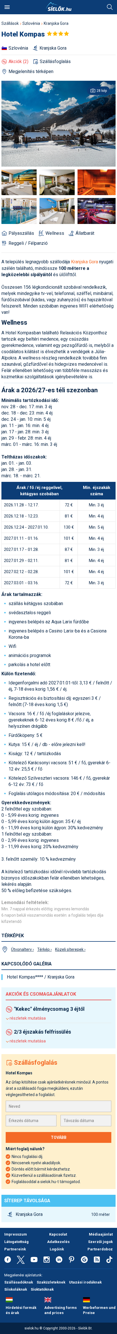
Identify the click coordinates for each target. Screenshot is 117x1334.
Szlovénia (31, 23)
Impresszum (15, 1234)
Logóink (57, 1249)
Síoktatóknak (42, 1289)
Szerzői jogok (100, 1242)
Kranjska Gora (56, 23)
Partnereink (15, 1249)
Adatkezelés (58, 1242)
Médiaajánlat (101, 1234)
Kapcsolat (58, 1234)
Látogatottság (16, 1242)
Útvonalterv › (22, 949)
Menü (7, 7)
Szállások (10, 23)
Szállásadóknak (18, 1282)
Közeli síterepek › (70, 949)
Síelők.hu (58, 6)
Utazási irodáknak (85, 1282)
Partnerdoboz (100, 1249)
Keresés (110, 7)
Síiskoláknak (15, 1289)
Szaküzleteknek (51, 1282)
